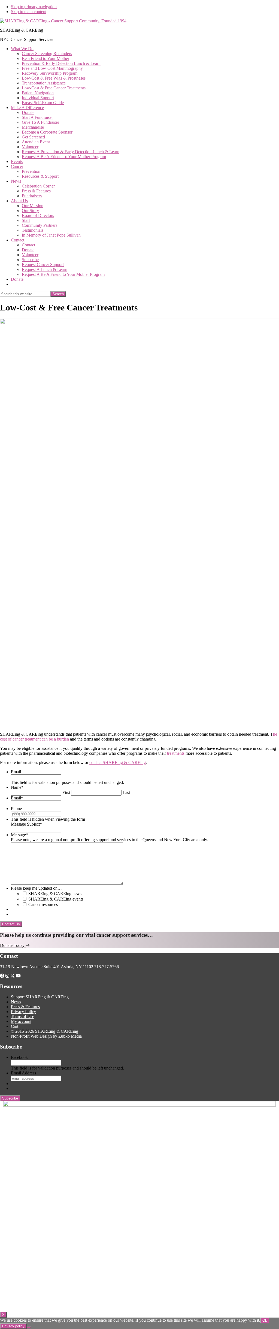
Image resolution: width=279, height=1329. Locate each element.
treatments (175, 753)
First (66, 792)
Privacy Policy (23, 1011)
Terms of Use (22, 1016)
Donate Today (13, 945)
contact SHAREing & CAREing (117, 762)
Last (126, 792)
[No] (29, 1327)
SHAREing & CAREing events (55, 899)
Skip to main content (28, 11)
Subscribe (10, 1098)
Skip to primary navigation (34, 6)
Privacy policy (13, 1326)
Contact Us (11, 924)
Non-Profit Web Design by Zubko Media (46, 1036)
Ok (264, 1320)
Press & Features (25, 1006)
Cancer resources (43, 904)
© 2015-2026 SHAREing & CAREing (44, 1031)
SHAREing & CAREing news (54, 893)
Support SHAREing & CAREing (40, 997)
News (16, 1001)
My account (21, 1021)
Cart (14, 1026)
